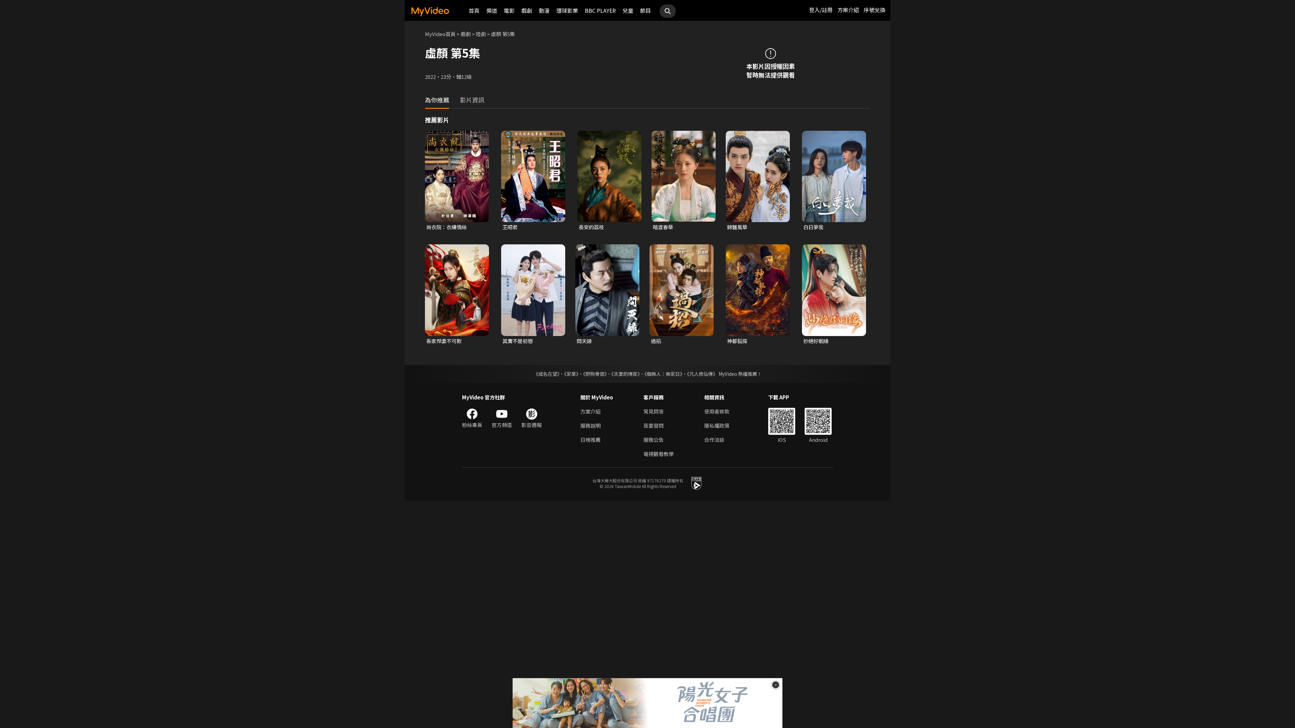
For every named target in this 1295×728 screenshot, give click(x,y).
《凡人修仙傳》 (702, 373)
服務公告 (653, 439)
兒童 (628, 10)
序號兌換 (874, 10)
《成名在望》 (546, 373)
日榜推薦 (590, 439)
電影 (509, 10)
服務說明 (590, 425)
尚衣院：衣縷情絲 (446, 227)
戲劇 (526, 10)
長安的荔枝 (591, 227)
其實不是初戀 (517, 340)
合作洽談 (714, 439)
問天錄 (584, 340)
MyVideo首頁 (440, 33)
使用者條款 (716, 411)
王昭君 (510, 227)
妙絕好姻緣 (816, 340)
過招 (656, 340)
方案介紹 (848, 10)
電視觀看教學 (658, 453)
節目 (645, 10)
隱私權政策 (716, 425)
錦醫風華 (737, 227)
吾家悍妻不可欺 (444, 340)
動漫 (544, 10)
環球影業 (567, 10)
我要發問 (653, 425)
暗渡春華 (663, 227)
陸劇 (481, 33)
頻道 (491, 10)
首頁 (474, 10)
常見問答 (653, 411)
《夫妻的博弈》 (625, 373)
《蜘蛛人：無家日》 (663, 373)
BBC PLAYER (600, 10)
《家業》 (571, 373)
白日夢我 (813, 227)
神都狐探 (737, 340)
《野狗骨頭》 (595, 373)
